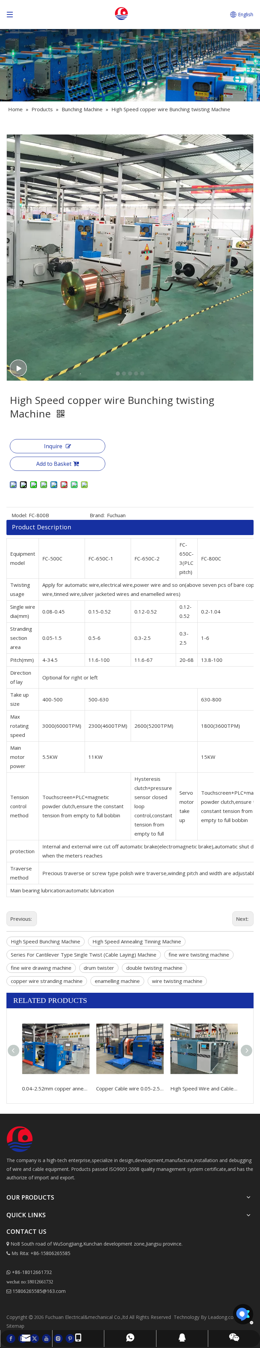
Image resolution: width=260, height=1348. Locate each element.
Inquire (53, 446)
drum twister (99, 967)
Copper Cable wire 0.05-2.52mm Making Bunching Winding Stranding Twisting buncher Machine (130, 1088)
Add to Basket (53, 463)
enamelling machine (117, 981)
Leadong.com (223, 1317)
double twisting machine (154, 967)
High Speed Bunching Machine (45, 941)
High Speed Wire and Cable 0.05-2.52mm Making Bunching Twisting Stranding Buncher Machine (204, 1088)
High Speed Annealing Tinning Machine (136, 941)
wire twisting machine (177, 981)
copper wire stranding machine (47, 981)
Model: (19, 515)
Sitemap (15, 1326)
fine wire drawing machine (41, 967)
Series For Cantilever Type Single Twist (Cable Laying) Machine (83, 954)
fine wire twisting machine (199, 954)
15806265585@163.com (36, 1291)
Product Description (41, 527)
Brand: (97, 515)
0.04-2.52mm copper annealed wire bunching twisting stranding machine (55, 1088)
